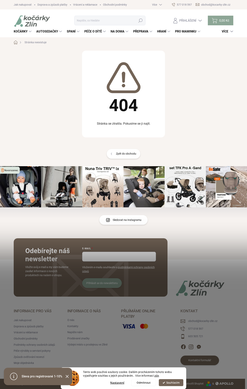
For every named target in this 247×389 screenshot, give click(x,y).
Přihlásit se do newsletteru (102, 283)
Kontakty (72, 326)
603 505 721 (195, 336)
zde (156, 375)
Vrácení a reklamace (85, 4)
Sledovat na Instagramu (127, 219)
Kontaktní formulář (199, 360)
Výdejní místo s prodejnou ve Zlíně (87, 344)
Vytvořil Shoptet (194, 383)
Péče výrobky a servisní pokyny (32, 350)
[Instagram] (191, 346)
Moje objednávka (24, 362)
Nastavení (117, 383)
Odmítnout (144, 382)
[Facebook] (183, 346)
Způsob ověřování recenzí (29, 356)
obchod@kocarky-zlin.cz (202, 321)
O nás (70, 320)
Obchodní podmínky (115, 4)
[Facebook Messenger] (199, 346)
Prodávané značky (78, 338)
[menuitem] (23, 31)
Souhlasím (173, 382)
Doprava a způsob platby (52, 4)
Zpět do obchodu (126, 153)
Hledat (140, 20)
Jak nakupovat (23, 4)
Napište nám (75, 332)
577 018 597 (195, 328)
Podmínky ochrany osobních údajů (34, 344)
